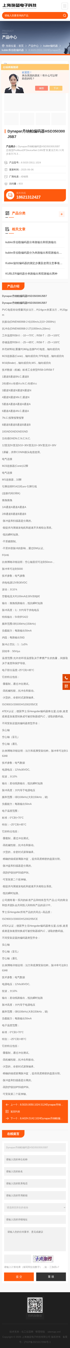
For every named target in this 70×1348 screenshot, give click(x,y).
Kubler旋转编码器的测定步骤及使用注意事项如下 (34, 263)
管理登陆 (40, 1331)
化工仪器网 (27, 1331)
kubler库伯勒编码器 (13, 50)
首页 (21, 45)
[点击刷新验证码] (43, 1259)
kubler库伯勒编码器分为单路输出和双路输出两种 (34, 252)
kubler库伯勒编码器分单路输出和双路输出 (30, 242)
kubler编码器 (50, 45)
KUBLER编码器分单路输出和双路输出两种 (31, 273)
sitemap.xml (54, 1331)
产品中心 (33, 45)
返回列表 (15, 1111)
